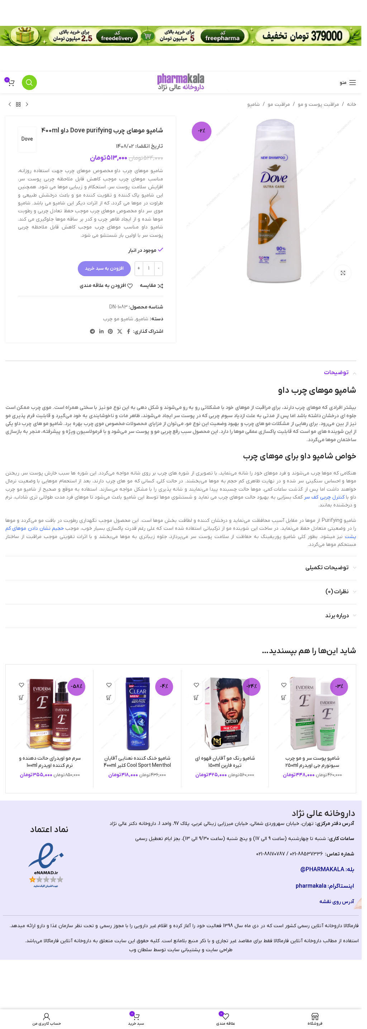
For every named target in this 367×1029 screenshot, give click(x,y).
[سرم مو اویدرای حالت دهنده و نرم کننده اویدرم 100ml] (49, 713)
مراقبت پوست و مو (318, 104)
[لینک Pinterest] (110, 332)
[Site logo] (181, 82)
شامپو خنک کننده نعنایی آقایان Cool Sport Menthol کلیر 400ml (137, 762)
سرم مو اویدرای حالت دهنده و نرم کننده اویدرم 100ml (50, 762)
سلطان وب (140, 950)
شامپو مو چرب (118, 319)
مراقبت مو (279, 104)
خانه (351, 104)
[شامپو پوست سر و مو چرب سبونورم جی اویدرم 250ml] (312, 713)
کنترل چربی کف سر (324, 497)
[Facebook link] (128, 332)
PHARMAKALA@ (322, 869)
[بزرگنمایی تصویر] (343, 273)
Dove (27, 139)
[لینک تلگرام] (92, 332)
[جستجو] (29, 82)
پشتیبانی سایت (183, 950)
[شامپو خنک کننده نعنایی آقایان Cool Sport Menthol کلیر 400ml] (137, 713)
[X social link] (119, 332)
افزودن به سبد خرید (104, 268)
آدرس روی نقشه (336, 901)
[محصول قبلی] (27, 104)
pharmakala (311, 886)
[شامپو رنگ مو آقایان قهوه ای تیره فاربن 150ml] (225, 713)
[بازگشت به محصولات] (18, 104)
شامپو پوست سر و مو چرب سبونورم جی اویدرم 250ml (312, 762)
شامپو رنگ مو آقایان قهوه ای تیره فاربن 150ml (225, 762)
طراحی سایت (219, 950)
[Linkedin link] (101, 332)
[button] (284, 697)
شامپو (253, 104)
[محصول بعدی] (9, 104)
